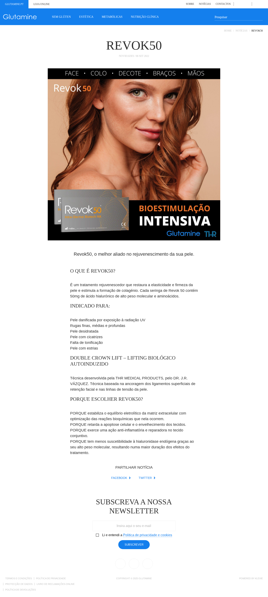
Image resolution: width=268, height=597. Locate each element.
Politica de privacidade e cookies (147, 535)
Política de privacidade (51, 578)
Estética (86, 16)
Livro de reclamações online (56, 584)
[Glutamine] (20, 16)
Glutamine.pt (14, 4)
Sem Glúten (61, 16)
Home (228, 30)
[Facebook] (238, 4)
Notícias (205, 4)
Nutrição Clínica (145, 16)
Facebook (119, 478)
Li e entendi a (137, 535)
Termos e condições (18, 578)
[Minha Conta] (256, 4)
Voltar (249, 40)
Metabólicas (112, 16)
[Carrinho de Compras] (261, 3)
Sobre (190, 4)
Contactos (223, 4)
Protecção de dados (18, 584)
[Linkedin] (243, 4)
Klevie (259, 578)
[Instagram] (247, 4)
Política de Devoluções (20, 589)
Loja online (42, 4)
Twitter (145, 478)
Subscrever (134, 544)
